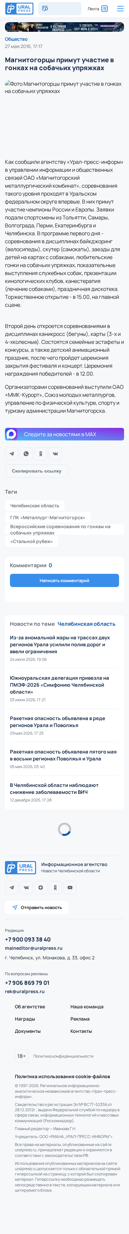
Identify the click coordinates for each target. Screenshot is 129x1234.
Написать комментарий (64, 580)
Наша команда (87, 1006)
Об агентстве (30, 1006)
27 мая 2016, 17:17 (23, 46)
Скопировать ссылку (37, 471)
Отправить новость (41, 907)
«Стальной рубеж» (31, 541)
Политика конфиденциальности (63, 1056)
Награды (25, 1019)
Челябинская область (34, 505)
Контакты (81, 1031)
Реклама (80, 1019)
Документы (28, 1031)
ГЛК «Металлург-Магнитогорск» (47, 517)
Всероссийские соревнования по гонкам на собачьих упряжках (60, 529)
